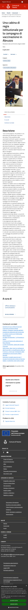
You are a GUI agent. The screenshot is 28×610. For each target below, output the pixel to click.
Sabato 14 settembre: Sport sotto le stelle (13, 361)
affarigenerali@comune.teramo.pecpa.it (13, 554)
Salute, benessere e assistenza (14, 512)
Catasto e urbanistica (8, 493)
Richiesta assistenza (8, 570)
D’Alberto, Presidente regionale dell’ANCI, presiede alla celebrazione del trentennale (13, 331)
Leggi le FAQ (6, 568)
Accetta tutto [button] (14, 600)
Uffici (4, 464)
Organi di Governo (8, 459)
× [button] (26, 585)
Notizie (5, 523)
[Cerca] (25, 6)
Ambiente (8, 510)
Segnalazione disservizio (9, 565)
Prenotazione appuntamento (10, 563)
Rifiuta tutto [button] (14, 604)
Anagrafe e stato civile (9, 481)
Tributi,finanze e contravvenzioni (14, 507)
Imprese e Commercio (8, 488)
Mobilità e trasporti (8, 495)
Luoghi (5, 535)
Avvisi (4, 528)
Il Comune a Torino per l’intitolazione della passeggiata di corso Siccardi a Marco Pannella (13, 353)
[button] (14, 607)
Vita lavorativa (7, 486)
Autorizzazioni (9, 514)
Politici (5, 469)
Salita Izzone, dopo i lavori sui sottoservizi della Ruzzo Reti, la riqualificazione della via (14, 349)
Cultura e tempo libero (9, 483)
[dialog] (14, 597)
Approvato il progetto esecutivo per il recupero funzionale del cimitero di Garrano (14, 358)
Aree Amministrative (8, 462)
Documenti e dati (7, 474)
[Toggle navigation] (3, 6)
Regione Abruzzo (6, 2)
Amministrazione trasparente (10, 577)
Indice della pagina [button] (9, 112)
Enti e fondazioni (7, 466)
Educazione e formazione (12, 502)
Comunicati (15, 13)
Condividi (5, 54)
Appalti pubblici (7, 490)
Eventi (5, 537)
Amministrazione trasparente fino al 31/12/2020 (12, 581)
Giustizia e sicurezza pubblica (13, 505)
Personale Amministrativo (10, 471)
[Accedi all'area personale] (22, 2)
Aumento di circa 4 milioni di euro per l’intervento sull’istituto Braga (12, 327)
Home (3, 13)
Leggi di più (7, 597)
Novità (8, 13)
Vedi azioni (13, 54)
